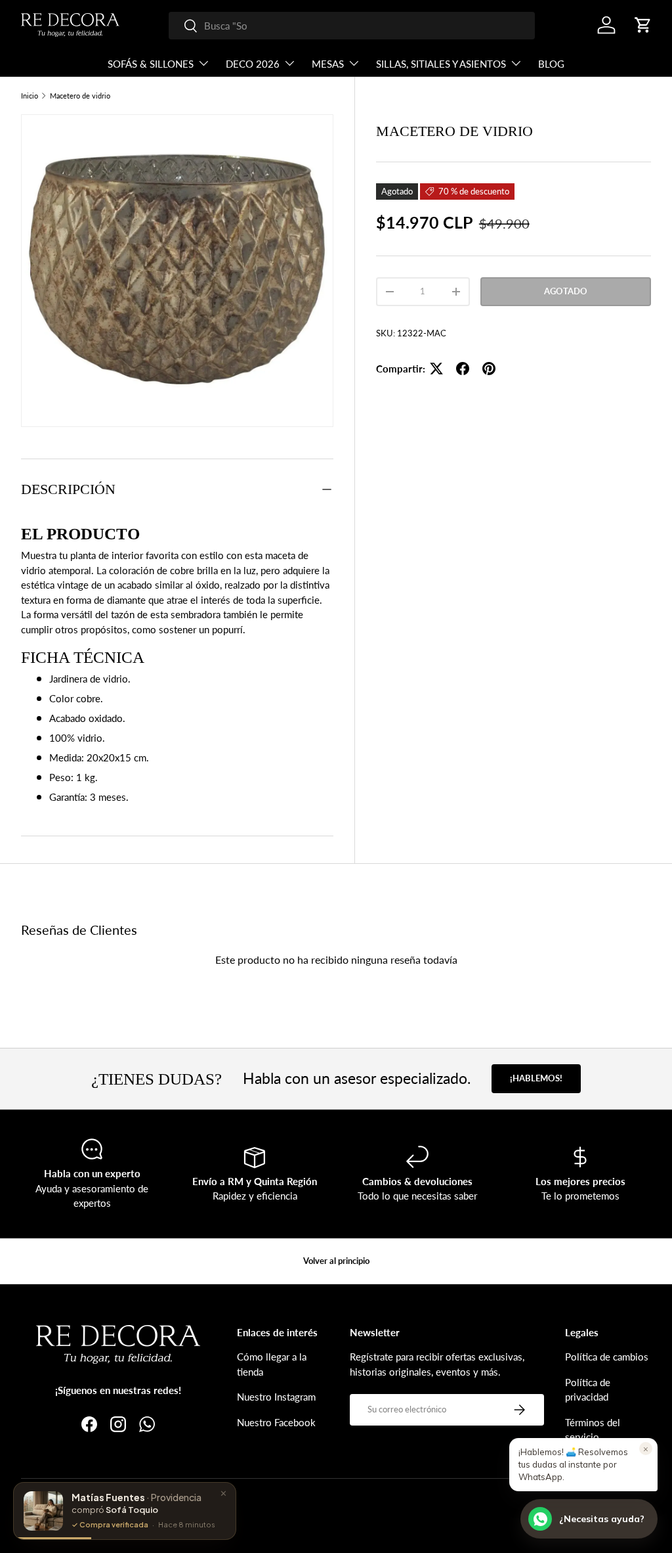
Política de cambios (606, 1356)
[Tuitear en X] (436, 368)
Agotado (565, 291)
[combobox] (352, 25)
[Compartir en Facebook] (463, 368)
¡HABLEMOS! (536, 1078)
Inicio (29, 95)
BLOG (551, 64)
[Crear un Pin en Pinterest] (489, 368)
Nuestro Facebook (276, 1422)
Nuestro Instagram (276, 1397)
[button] (643, 25)
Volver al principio (336, 1260)
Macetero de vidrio (80, 95)
